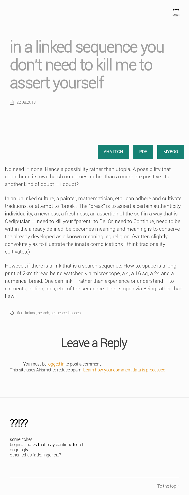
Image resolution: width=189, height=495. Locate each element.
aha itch (113, 151)
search (43, 313)
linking (30, 313)
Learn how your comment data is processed (124, 369)
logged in (55, 364)
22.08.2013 (25, 102)
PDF (143, 151)
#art (20, 313)
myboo (170, 151)
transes (74, 313)
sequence (59, 313)
